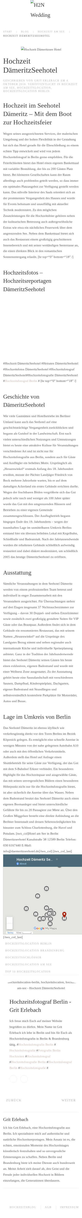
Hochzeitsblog (23, 1207)
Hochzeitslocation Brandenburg (35, 950)
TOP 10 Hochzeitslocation (28, 971)
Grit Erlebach (47, 80)
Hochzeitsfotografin (22, 1050)
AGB (48, 1207)
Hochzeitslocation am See (28, 964)
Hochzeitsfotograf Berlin (21, 381)
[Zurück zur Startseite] (41, 10)
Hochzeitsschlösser (23, 957)
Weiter (69, 1100)
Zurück (14, 1100)
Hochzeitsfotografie (33, 1068)
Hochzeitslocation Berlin (26, 91)
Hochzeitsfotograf (38, 1056)
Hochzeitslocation (34, 87)
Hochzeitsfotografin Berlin (36, 1044)
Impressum (69, 1207)
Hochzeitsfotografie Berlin (28, 1062)
